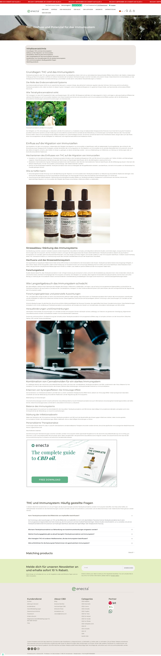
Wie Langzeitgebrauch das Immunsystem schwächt (42, 56)
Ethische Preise (58, 609)
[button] (122, 11)
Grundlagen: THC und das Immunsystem (39, 51)
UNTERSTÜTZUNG (110, 9)
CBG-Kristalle (85, 628)
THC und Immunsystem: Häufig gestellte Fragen (41, 60)
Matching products (32, 62)
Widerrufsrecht (31, 616)
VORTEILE (54, 9)
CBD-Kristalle (85, 609)
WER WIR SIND (46, 12)
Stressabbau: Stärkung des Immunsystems (39, 54)
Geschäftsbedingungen (34, 609)
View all (130, 552)
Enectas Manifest (59, 604)
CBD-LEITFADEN (88, 9)
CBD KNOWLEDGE (65, 9)
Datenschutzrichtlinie (33, 611)
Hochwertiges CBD (60, 606)
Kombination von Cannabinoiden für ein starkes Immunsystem (45, 58)
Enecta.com (31, 653)
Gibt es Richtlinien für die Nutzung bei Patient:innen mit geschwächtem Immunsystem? (59, 543)
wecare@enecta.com (60, 614)
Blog (55, 601)
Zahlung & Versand (32, 604)
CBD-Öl (84, 626)
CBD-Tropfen (85, 611)
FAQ (28, 623)
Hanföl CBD (85, 636)
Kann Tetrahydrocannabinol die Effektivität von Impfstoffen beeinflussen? (53, 515)
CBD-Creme (85, 606)
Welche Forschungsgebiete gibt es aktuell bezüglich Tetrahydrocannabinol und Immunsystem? (61, 534)
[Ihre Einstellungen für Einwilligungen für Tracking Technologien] (3, 654)
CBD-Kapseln (85, 601)
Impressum (30, 614)
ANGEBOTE (99, 9)
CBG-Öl (84, 631)
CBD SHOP (45, 9)
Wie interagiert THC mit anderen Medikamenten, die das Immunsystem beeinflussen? (58, 538)
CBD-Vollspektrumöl (88, 624)
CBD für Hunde (86, 619)
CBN (83, 633)
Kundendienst (31, 606)
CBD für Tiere (85, 614)
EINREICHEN (128, 568)
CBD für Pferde (86, 621)
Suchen (29, 601)
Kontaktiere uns (59, 611)
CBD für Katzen (86, 616)
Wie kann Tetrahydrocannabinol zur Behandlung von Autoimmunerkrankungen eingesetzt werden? (63, 529)
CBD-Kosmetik (86, 604)
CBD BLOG (77, 9)
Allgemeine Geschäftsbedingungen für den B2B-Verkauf (38, 619)
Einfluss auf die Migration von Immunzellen (39, 53)
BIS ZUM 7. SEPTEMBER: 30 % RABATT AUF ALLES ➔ (44, 2)
